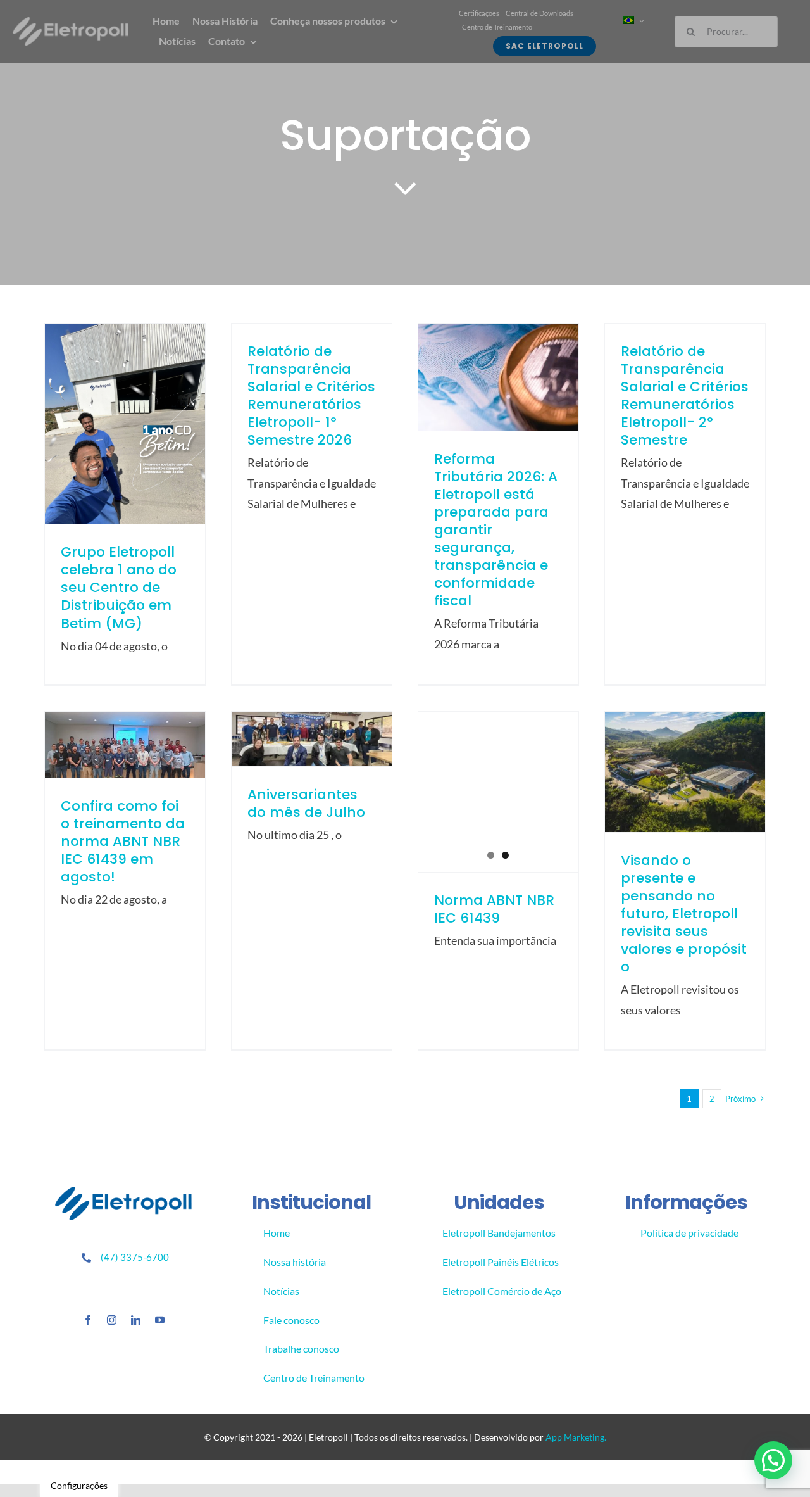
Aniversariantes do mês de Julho (306, 803)
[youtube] (160, 1320)
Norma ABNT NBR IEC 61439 (494, 909)
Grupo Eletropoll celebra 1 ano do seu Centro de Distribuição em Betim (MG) (119, 587)
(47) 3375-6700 (135, 1257)
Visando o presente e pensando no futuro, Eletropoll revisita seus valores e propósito (684, 913)
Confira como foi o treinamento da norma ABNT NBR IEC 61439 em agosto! (123, 841)
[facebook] (87, 1320)
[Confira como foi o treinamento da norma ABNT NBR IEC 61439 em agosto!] (125, 745)
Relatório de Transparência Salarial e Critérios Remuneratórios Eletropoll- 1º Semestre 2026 (311, 395)
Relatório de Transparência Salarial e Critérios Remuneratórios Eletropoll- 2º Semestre (685, 395)
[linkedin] (135, 1320)
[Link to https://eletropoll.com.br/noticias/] (405, 187)
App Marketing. (575, 1437)
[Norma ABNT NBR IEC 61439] (498, 792)
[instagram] (111, 1320)
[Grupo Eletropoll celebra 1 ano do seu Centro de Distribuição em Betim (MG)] (125, 424)
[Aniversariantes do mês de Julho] (312, 739)
